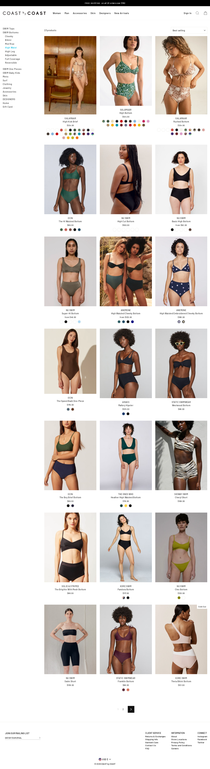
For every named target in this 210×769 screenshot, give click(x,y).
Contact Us (150, 745)
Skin (93, 13)
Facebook (202, 739)
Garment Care (151, 742)
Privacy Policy (177, 742)
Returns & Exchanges (155, 736)
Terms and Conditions (181, 745)
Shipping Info (151, 739)
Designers (105, 13)
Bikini (8, 40)
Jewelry (7, 88)
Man (67, 13)
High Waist (11, 47)
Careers (175, 748)
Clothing (7, 84)
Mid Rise (9, 44)
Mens (5, 76)
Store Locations (179, 739)
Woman (57, 13)
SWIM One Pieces (12, 69)
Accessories (80, 13)
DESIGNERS (9, 99)
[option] (105, 3)
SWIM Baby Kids (11, 73)
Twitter (201, 742)
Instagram (202, 736)
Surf (5, 80)
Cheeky (9, 36)
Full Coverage (12, 59)
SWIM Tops (8, 28)
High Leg (10, 51)
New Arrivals (121, 13)
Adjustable (11, 55)
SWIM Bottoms (11, 32)
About (174, 736)
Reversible (11, 62)
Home (6, 103)
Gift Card (8, 106)
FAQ (147, 748)
